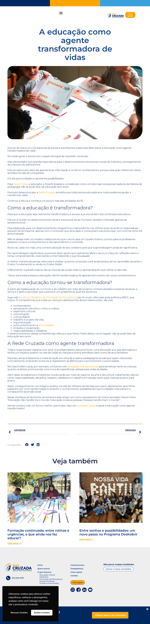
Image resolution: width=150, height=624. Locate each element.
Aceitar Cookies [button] (42, 612)
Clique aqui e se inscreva (110, 615)
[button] (60, 13)
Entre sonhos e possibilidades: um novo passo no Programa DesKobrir (108, 532)
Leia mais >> (14, 543)
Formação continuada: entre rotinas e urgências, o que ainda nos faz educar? (38, 534)
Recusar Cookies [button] (19, 612)
